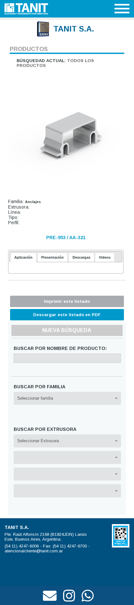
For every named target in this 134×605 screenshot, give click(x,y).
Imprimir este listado (67, 301)
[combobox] (67, 398)
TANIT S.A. (73, 28)
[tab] (23, 257)
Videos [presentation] (105, 257)
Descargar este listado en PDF (66, 314)
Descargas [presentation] (81, 257)
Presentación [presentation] (52, 257)
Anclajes (33, 202)
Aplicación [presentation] (23, 257)
